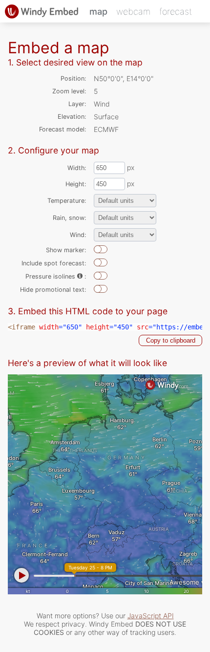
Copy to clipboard (170, 340)
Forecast (175, 11)
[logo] (41, 11)
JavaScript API (150, 615)
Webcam (133, 11)
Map (98, 11)
